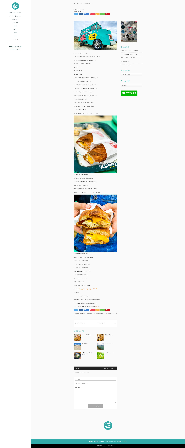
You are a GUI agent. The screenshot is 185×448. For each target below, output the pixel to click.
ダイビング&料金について (15, 16)
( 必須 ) (77, 379)
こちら (96, 306)
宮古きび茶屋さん (109, 334)
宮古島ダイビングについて (15, 12)
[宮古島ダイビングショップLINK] (15, 9)
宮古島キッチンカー (104, 313)
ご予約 (15, 26)
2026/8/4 (122, 61)
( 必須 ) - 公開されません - (81, 383)
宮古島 (98, 313)
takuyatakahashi (81, 313)
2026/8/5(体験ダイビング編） (126, 54)
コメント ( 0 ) (113, 368)
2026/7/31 (123, 65)
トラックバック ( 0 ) (105, 368)
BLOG (15, 36)
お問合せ (15, 29)
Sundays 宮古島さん (86, 334)
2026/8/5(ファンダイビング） (126, 50)
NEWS (15, 32)
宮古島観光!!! (85, 343)
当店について (15, 19)
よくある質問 (15, 22)
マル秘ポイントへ (109, 352)
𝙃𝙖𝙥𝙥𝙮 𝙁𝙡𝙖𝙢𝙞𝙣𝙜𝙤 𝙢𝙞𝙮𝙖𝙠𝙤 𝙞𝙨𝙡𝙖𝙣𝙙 (88, 289)
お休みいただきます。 (110, 343)
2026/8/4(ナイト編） (125, 57)
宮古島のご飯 (110, 313)
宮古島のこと (76, 9)
